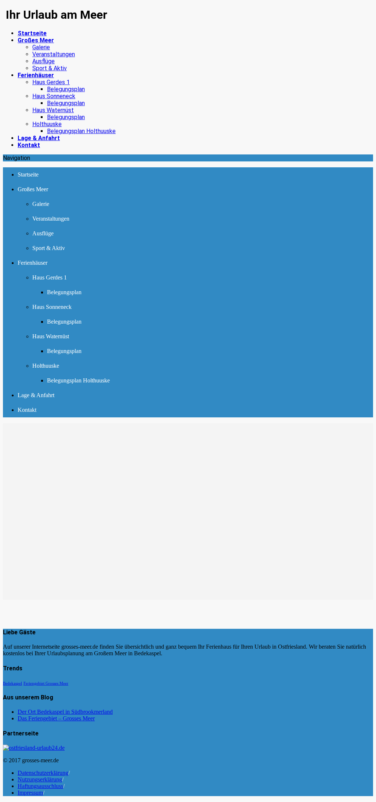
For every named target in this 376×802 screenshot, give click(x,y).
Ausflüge (43, 61)
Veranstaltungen (53, 54)
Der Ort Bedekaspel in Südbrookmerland (65, 712)
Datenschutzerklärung (43, 773)
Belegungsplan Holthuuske (81, 131)
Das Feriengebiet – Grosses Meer (56, 718)
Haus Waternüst (53, 110)
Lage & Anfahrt (36, 395)
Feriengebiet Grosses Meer (46, 683)
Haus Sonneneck (53, 96)
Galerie (41, 47)
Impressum (30, 792)
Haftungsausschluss (40, 786)
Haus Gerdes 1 (51, 82)
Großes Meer (33, 189)
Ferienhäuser (32, 263)
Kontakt (27, 410)
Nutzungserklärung (40, 779)
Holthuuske (47, 124)
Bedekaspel (12, 683)
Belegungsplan (66, 89)
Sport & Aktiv (49, 68)
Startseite (28, 174)
